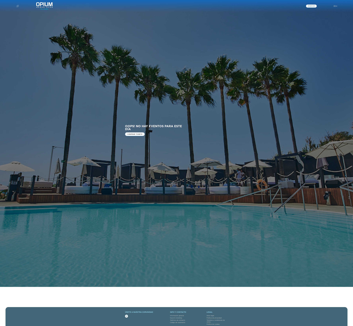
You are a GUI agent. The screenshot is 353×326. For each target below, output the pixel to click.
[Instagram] (126, 316)
